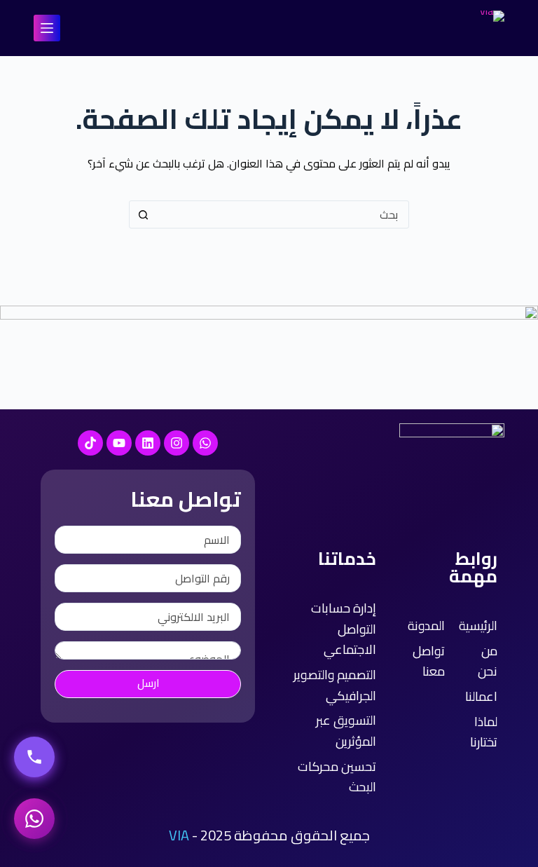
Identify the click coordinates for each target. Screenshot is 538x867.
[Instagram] (176, 443)
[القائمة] (47, 28)
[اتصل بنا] (34, 757)
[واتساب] (34, 818)
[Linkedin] (147, 443)
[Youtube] (119, 443)
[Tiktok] (90, 443)
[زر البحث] (143, 214)
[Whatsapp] (205, 443)
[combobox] (282, 214)
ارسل (148, 683)
